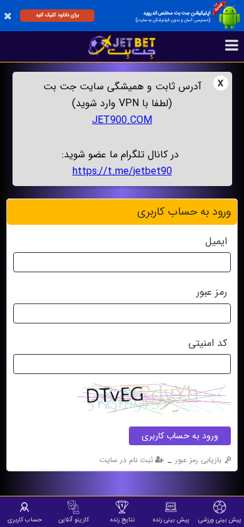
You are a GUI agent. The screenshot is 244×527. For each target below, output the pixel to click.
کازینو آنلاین (73, 519)
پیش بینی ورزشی (219, 519)
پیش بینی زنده (171, 519)
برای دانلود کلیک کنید (57, 15)
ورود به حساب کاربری (179, 436)
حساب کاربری (25, 519)
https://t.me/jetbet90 (122, 171)
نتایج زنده (122, 519)
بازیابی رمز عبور (198, 460)
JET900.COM (122, 120)
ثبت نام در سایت (126, 460)
